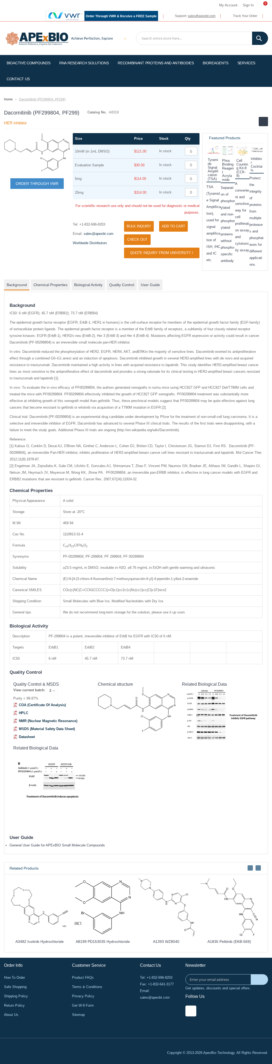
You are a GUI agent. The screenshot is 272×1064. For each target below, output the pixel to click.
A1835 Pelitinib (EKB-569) (229, 941)
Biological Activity (88, 285)
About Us (11, 1015)
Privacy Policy (83, 996)
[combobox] (202, 38)
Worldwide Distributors (90, 243)
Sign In (248, 5)
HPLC (23, 713)
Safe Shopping (15, 987)
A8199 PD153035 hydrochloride (103, 941)
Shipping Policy (16, 996)
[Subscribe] (259, 979)
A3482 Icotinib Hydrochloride (39, 941)
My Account (228, 5)
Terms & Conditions (87, 987)
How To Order (14, 978)
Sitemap (78, 1015)
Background (17, 285)
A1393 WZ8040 (166, 941)
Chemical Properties (50, 285)
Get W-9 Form (83, 1005)
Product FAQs (83, 978)
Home (8, 99)
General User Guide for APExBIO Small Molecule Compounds (57, 845)
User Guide (150, 285)
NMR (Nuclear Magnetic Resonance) (48, 721)
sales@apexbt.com (201, 16)
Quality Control (121, 285)
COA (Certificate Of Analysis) (42, 705)
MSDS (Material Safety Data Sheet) (47, 729)
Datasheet (27, 737)
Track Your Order (245, 16)
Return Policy (14, 1005)
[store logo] (37, 38)
